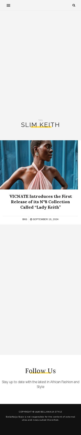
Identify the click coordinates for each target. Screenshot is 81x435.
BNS (24, 219)
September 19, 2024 (45, 219)
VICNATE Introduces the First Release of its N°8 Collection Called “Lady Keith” (40, 202)
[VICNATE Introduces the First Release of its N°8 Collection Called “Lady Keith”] (39, 164)
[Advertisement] (40, 64)
